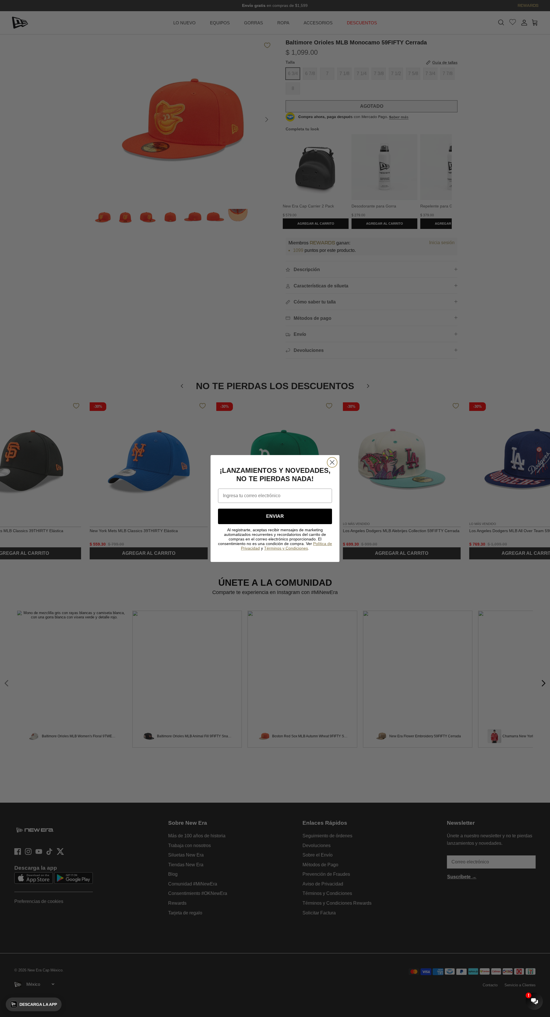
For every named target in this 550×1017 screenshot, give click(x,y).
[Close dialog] (332, 462)
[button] (34, 1004)
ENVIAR (275, 516)
